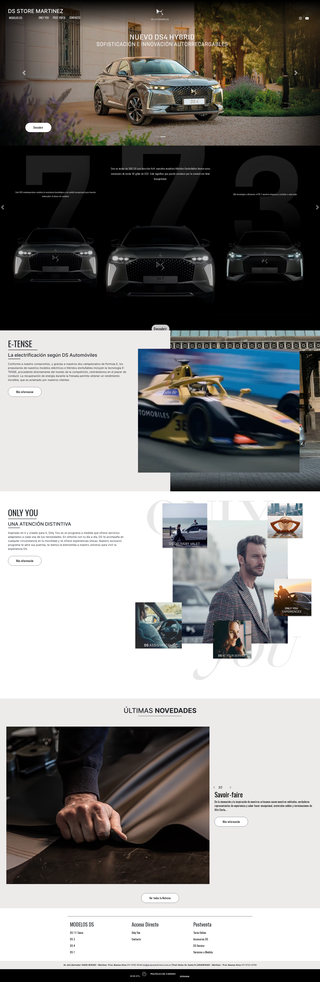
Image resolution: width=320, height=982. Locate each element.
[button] (24, 73)
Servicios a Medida (203, 952)
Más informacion (24, 392)
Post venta (59, 18)
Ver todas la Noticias (160, 898)
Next (317, 207)
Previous (2, 207)
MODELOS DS (15, 18)
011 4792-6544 (134, 965)
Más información (24, 561)
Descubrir (160, 328)
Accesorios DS (200, 939)
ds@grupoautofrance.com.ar (157, 965)
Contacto (74, 18)
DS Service (198, 946)
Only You (44, 18)
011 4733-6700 (249, 965)
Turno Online (199, 933)
